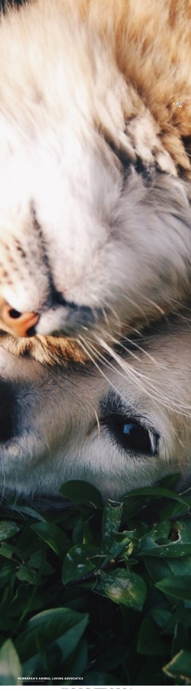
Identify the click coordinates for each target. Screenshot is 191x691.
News (111, 688)
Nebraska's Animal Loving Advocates (50, 678)
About (124, 688)
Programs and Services (100, 688)
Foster (80, 688)
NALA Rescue (65, 688)
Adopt (73, 688)
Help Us (88, 688)
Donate (118, 688)
